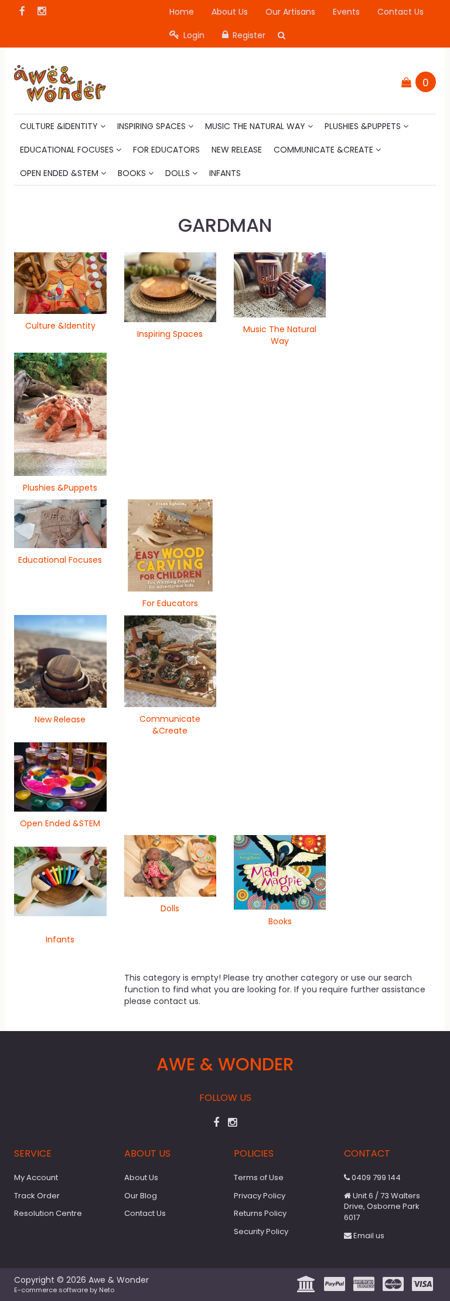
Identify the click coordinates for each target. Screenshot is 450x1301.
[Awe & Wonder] (60, 80)
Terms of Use (259, 1177)
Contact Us (400, 12)
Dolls (178, 173)
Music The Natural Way (256, 126)
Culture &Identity (60, 126)
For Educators (166, 150)
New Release (237, 150)
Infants (225, 173)
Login (192, 35)
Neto (106, 1290)
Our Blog (140, 1195)
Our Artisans (290, 12)
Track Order (37, 1195)
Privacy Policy (259, 1195)
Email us (368, 1235)
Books (133, 173)
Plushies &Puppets (364, 126)
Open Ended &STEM (60, 173)
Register (247, 35)
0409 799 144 (375, 1177)
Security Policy (261, 1231)
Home (181, 12)
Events (346, 12)
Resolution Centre (48, 1213)
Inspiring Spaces (152, 126)
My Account (36, 1177)
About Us (230, 12)
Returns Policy (260, 1213)
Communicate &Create (325, 150)
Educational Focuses (68, 150)
